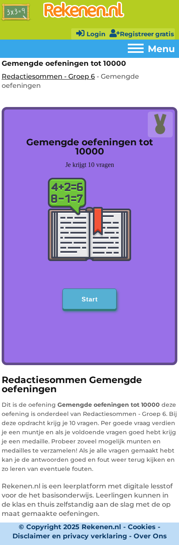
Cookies (142, 527)
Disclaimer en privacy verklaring (69, 536)
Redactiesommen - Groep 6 (48, 76)
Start (90, 299)
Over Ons (150, 536)
